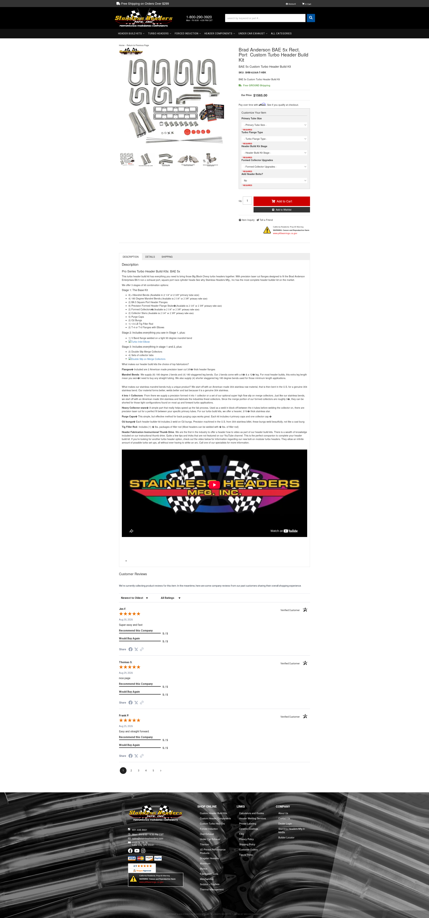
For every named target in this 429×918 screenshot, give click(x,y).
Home (122, 45)
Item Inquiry (248, 219)
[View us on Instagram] (143, 851)
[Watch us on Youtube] (137, 851)
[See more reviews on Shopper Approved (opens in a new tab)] (142, 649)
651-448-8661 (139, 829)
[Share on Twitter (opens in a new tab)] (136, 649)
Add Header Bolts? (252, 174)
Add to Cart (284, 201)
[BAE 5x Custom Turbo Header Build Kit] (176, 104)
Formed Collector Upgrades (257, 160)
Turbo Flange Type (252, 132)
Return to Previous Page (138, 45)
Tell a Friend (266, 219)
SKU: (241, 72)
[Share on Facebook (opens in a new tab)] (131, 649)
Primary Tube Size (251, 118)
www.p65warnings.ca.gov (285, 233)
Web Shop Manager (253, 914)
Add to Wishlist (283, 209)
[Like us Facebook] (130, 851)
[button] (270, 18)
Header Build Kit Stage (254, 146)
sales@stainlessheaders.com (147, 838)
